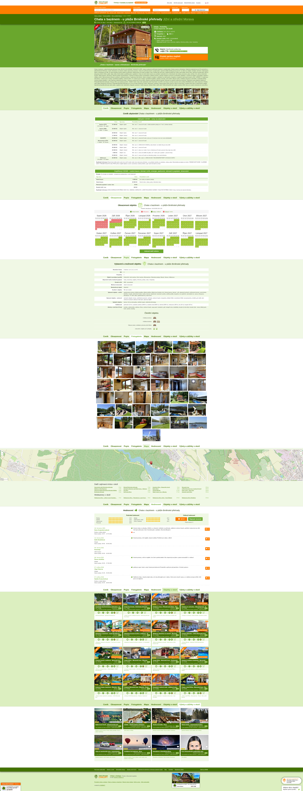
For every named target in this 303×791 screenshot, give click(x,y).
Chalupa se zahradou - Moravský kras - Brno (195, 606)
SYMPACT (102, 785)
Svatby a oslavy (186, 12)
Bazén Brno (156, 488)
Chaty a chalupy (98, 15)
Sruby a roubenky (156, 12)
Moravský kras (185, 487)
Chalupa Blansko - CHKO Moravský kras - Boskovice (197, 633)
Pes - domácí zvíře (111, 12)
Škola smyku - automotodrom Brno (192, 724)
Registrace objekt (179, 769)
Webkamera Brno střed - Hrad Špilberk (162, 497)
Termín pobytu (136, 7)
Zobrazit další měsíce (151, 251)
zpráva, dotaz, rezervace (170, 57)
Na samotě (133, 12)
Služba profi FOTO (131, 769)
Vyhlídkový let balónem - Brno (133, 751)
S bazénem (127, 12)
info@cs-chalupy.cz (119, 777)
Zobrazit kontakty (116, 603)
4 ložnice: (160, 31)
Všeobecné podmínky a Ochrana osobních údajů (150, 769)
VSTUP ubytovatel (178, 2)
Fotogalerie (136, 108)
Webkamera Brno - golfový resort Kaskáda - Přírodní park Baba (106, 497)
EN (207, 2)
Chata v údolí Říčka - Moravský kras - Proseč (195, 687)
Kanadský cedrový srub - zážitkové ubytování (166, 687)
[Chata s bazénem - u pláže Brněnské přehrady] (107, 347)
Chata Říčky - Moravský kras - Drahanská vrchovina (168, 660)
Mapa (146, 108)
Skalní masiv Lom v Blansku (160, 492)
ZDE (117, 613)
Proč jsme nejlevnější (99, 769)
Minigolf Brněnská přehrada (130, 487)
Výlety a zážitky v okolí (189, 108)
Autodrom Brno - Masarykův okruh (161, 487)
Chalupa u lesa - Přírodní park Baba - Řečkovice (167, 606)
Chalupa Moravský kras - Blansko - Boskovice (138, 687)
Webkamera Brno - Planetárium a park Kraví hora (135, 497)
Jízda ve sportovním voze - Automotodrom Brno (109, 751)
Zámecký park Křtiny (187, 492)
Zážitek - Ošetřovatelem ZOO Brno (134, 724)
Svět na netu (137, 782)
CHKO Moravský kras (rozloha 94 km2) (191, 488)
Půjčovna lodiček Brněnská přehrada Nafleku (105, 490)
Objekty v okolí (170, 108)
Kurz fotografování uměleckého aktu (192, 751)
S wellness (199, 12)
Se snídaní (205, 12)
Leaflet (287, 480)
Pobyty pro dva (141, 12)
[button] (151, 463)
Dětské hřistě (120, 12)
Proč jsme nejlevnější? (141, 2)
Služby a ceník (110, 769)
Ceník (105, 108)
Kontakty (198, 2)
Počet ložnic (185, 7)
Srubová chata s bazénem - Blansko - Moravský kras (111, 687)
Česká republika (106, 15)
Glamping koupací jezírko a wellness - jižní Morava (139, 633)
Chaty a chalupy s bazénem (115, 782)
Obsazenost (116, 108)
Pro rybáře (148, 12)
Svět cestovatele (145, 782)
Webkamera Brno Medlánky (189, 497)
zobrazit (142, 58)
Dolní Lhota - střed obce (188, 490)
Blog (166, 769)
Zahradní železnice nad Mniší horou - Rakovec (135, 488)
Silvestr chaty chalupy (127, 782)
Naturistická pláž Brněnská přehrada (103, 487)
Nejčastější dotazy (120, 769)
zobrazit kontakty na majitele (178, 51)
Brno (104, 22)
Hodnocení (156, 108)
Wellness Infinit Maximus (100, 488)
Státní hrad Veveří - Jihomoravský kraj (106, 724)
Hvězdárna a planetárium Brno (162, 751)
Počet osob (175, 7)
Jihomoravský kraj (118, 22)
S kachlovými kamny (166, 12)
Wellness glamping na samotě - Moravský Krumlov (168, 633)
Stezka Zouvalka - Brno (160, 724)
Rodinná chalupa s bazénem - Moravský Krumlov (196, 660)
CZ (205, 2)
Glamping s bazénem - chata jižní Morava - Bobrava (110, 633)
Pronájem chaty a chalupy (100, 782)
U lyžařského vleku (176, 12)
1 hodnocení (148, 622)
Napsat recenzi (195, 519)
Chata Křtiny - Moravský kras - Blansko (135, 660)
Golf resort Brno (128, 492)
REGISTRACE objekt (189, 2)
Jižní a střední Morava (117, 15)
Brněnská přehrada (99, 492)
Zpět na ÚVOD (204, 769)
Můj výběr (169, 2)
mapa (144, 22)
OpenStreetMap (294, 480)
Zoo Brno (126, 490)
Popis (126, 108)
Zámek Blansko (156, 490)
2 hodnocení (205, 649)
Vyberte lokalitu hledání (100, 7)
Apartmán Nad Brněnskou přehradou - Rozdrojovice (111, 606)
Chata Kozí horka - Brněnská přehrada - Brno (137, 606)
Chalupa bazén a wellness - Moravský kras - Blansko (111, 660)
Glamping (193, 12)
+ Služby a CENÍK (10, 784)
